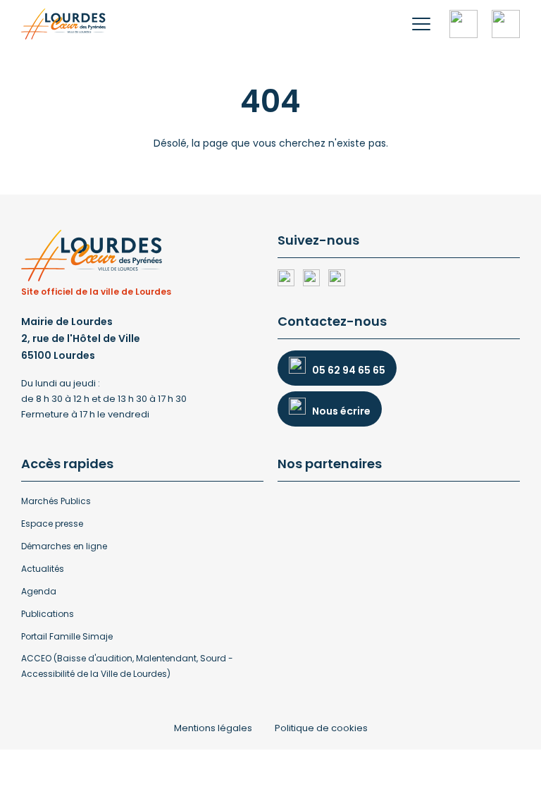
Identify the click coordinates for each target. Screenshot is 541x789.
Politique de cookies (321, 728)
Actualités (42, 569)
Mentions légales (213, 728)
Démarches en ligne (64, 546)
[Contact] (506, 24)
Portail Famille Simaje (67, 636)
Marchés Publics (56, 501)
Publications (47, 614)
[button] (421, 24)
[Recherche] (463, 24)
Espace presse (52, 524)
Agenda (38, 591)
